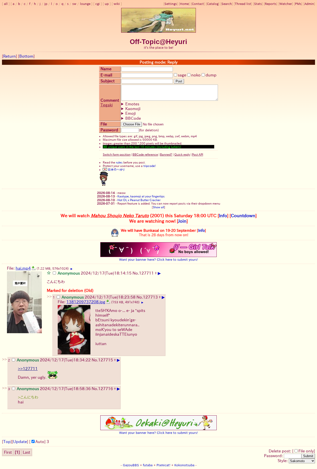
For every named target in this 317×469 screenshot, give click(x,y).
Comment (110, 100)
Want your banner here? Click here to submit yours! (158, 259)
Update (20, 442)
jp (45, 3)
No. (135, 273)
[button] (49, 273)
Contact (198, 3)
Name (106, 69)
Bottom (26, 56)
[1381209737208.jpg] (108, 302)
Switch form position (117, 154)
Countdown (243, 215)
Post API (197, 154)
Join (182, 221)
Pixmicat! (163, 465)
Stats (258, 3)
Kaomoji (132, 109)
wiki (117, 3)
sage (182, 75)
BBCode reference (145, 154)
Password (109, 130)
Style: (283, 461)
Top (7, 442)
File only (306, 451)
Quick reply (182, 154)
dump (211, 75)
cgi (97, 3)
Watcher (285, 3)
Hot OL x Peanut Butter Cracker (138, 199)
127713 (150, 297)
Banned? (166, 154)
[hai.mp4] (34, 268)
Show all (158, 207)
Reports (270, 3)
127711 (146, 273)
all (6, 3)
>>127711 (28, 369)
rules (119, 162)
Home (184, 3)
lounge (85, 3)
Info (223, 215)
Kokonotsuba (184, 465)
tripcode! (149, 165)
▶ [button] (72, 269)
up (107, 3)
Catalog (212, 3)
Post (179, 81)
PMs (298, 3)
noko (196, 75)
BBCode (133, 118)
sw (74, 3)
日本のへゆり (116, 169)
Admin (309, 3)
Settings (170, 3)
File (104, 124)
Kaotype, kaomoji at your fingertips (141, 196)
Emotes (132, 104)
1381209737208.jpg (85, 302)
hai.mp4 (23, 268)
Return (9, 56)
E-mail (106, 75)
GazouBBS (131, 465)
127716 (105, 389)
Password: (274, 456)
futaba (148, 465)
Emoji (130, 113)
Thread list (243, 3)
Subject (108, 81)
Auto (39, 442)
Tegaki (107, 105)
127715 (105, 360)
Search (226, 3)
